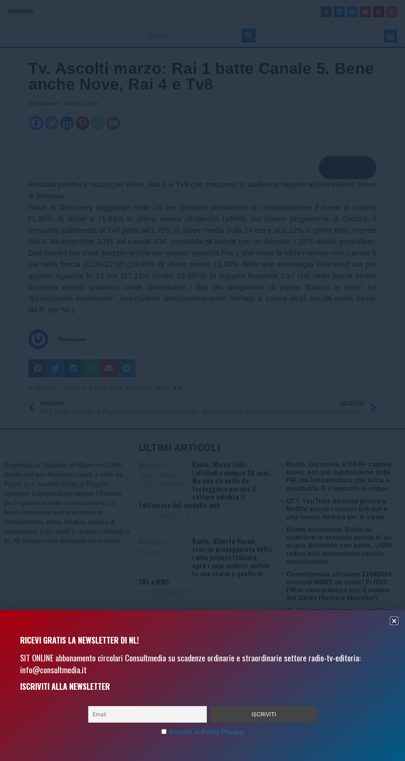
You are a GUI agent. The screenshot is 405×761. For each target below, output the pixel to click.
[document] (202, 380)
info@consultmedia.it (53, 669)
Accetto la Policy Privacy (206, 732)
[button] (394, 621)
